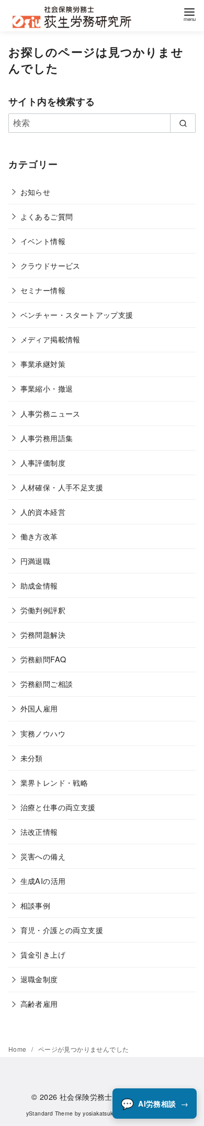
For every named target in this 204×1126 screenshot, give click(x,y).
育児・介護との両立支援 (61, 929)
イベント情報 (42, 240)
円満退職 (35, 560)
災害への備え (42, 856)
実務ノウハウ (42, 733)
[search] (183, 122)
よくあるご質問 (46, 216)
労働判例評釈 (42, 609)
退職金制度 (39, 978)
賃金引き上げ (42, 954)
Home (18, 1048)
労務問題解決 (42, 634)
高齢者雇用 (39, 1003)
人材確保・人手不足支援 (61, 486)
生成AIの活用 (43, 880)
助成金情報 (39, 585)
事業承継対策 (42, 363)
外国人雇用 (39, 708)
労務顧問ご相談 (46, 683)
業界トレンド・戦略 (54, 782)
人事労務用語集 (46, 437)
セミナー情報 (42, 289)
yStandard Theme (49, 1113)
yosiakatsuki (99, 1113)
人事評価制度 (42, 462)
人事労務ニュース (50, 413)
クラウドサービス (50, 265)
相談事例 (35, 905)
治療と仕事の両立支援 (58, 806)
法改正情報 (39, 831)
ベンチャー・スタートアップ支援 (76, 314)
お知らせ (35, 191)
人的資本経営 (42, 511)
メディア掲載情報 (50, 339)
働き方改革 (39, 536)
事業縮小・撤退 (46, 388)
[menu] (189, 13)
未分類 (31, 757)
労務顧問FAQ (43, 658)
